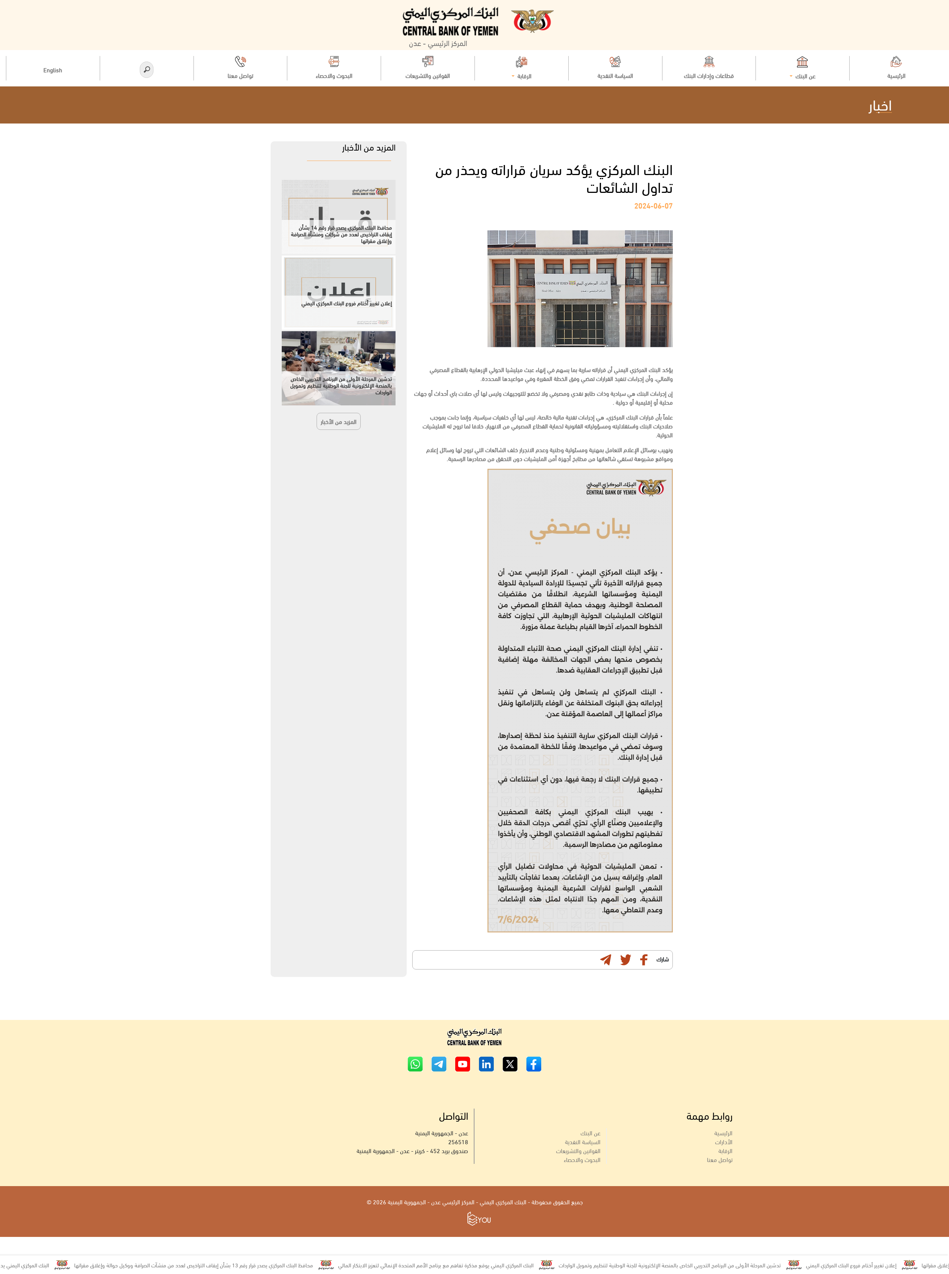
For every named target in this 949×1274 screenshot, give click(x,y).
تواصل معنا (720, 1159)
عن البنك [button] (805, 75)
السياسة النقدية (583, 1141)
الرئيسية (723, 1132)
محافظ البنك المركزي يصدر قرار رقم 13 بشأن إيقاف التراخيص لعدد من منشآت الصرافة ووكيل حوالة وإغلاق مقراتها (240, 1265)
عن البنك (591, 1132)
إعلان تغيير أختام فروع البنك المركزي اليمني (898, 1265)
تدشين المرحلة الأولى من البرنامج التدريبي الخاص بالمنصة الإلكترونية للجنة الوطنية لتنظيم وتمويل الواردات (716, 1265)
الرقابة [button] (524, 75)
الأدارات (724, 1141)
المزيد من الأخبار (339, 421)
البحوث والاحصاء (582, 1159)
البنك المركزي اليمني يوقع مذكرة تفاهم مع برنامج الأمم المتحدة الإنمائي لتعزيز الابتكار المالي (482, 1265)
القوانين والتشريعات (578, 1150)
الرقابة (725, 1150)
